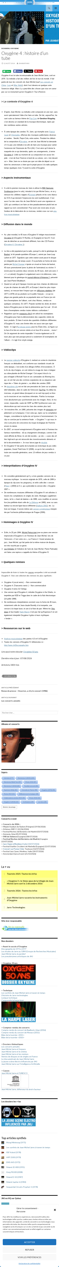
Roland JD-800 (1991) (15, 1167)
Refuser (29, 1249)
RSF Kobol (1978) (13, 1152)
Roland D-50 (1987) (14, 1177)
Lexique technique (9, 998)
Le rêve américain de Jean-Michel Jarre (17, 1059)
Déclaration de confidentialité (29, 1263)
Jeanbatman (24, 63)
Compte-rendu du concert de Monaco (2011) (20, 1032)
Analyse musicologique (13, 639)
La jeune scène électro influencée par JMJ (19, 1061)
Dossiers (5, 48)
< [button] (5, 745)
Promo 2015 (9, 794)
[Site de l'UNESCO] (15, 1081)
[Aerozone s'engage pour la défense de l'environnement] (15, 928)
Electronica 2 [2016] (12, 786)
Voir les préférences (29, 1257)
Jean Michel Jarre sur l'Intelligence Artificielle (20, 1064)
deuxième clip (12, 387)
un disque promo (24, 327)
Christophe (15, 135)
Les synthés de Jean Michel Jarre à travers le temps (23, 993)
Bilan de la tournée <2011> (12, 1035)
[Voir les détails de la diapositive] (18, 745)
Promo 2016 (31, 782)
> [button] (32, 745)
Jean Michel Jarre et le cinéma (14, 1051)
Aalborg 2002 (42, 506)
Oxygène (23, 142)
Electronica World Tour (12, 782)
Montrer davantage (9, 807)
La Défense (33, 502)
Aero (7, 486)
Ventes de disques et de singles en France (19, 1056)
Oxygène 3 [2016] (11, 802)
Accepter (29, 1242)
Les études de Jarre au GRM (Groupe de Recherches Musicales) (28, 951)
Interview (8, 778)
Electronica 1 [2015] (26, 778)
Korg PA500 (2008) (14, 1172)
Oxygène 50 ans (30, 651)
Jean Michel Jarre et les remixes (14, 1054)
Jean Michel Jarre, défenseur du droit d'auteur (21, 1089)
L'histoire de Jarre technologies (14, 995)
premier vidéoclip (13, 360)
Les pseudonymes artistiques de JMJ (17, 956)
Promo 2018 (34, 798)
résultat (44, 443)
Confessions (28, 802)
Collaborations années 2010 (14, 798)
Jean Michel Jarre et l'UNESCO (14, 1073)
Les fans (42, 802)
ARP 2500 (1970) (13, 1157)
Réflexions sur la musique (28, 794)
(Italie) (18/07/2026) (21, 844)
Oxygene (14, 48)
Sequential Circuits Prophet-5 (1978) (22, 1187)
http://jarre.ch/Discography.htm (16, 645)
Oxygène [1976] (10, 676)
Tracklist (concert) (31, 786)
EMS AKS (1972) (13, 1162)
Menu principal (55, 8)
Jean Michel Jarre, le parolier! (13, 954)
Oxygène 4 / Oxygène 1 (14, 244)
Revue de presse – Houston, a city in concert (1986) (24, 689)
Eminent (32, 195)
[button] (55, 1210)
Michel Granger (18, 264)
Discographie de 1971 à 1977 (13, 949)
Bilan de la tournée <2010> (12, 1037)
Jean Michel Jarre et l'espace (13, 1049)
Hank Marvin (25, 612)
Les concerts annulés (10, 699)
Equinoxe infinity (10, 790)
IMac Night (17, 85)
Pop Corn (33, 118)
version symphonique (41, 509)
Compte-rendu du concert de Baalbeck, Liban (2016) (23, 1030)
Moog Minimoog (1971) (16, 1142)
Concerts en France (29, 790)
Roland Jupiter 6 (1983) (16, 1182)
